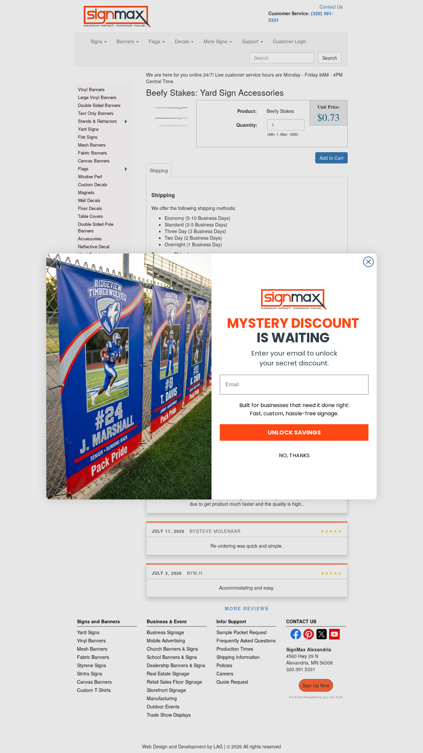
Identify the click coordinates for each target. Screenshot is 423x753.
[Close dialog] (368, 262)
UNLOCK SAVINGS (294, 432)
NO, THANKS (294, 455)
